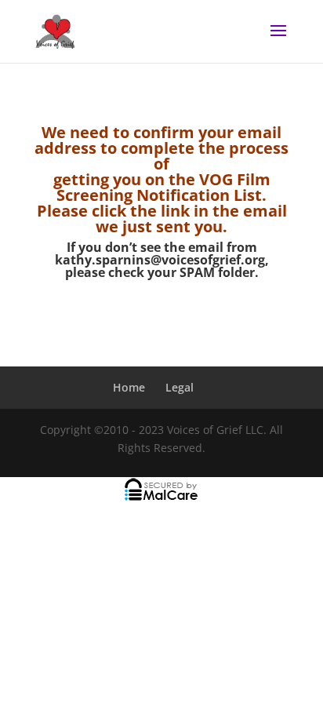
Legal (179, 387)
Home (129, 387)
